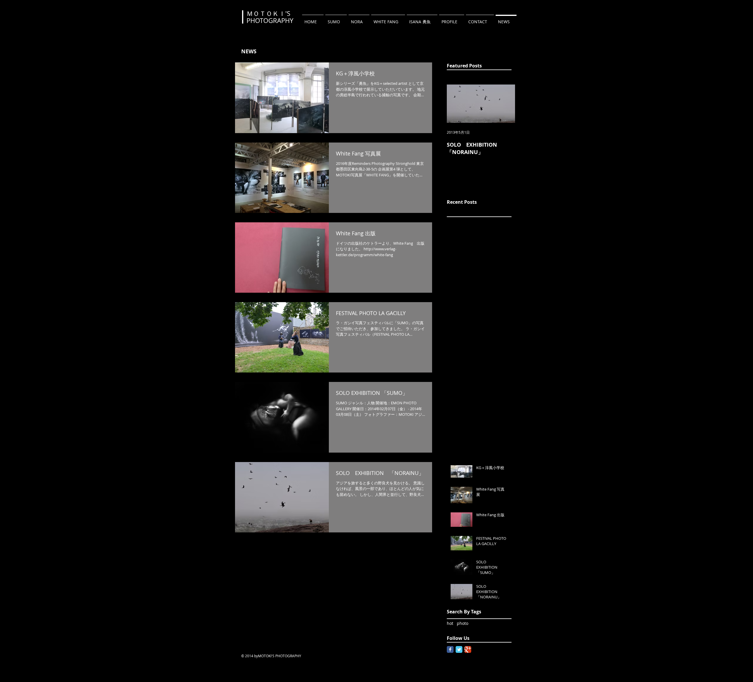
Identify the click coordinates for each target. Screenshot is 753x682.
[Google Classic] (467, 649)
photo (462, 623)
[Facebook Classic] (450, 649)
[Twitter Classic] (459, 649)
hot (450, 623)
